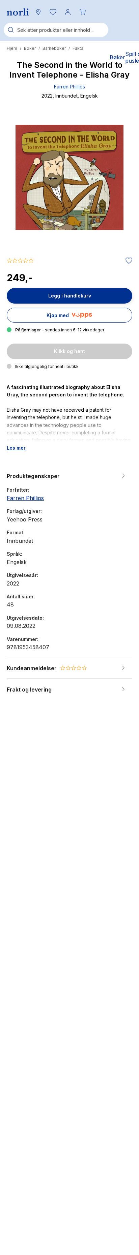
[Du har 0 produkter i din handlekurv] (82, 11)
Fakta (78, 48)
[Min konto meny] (67, 11)
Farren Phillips (69, 86)
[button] (53, 11)
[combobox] (56, 30)
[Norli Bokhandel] (18, 12)
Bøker (30, 48)
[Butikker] (38, 11)
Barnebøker (54, 48)
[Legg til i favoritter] (127, 260)
